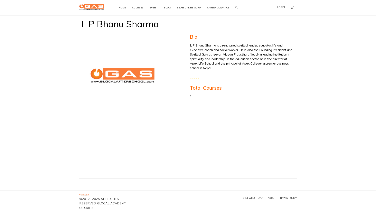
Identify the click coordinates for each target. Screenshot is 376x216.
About (272, 198)
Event (261, 198)
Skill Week (249, 198)
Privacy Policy (288, 198)
